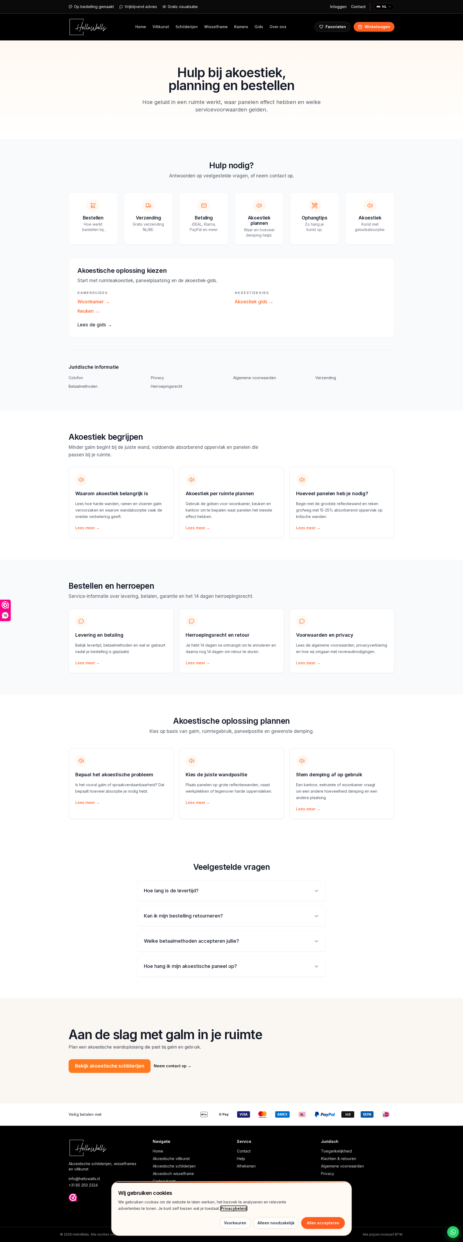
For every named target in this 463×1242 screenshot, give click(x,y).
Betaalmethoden (83, 386)
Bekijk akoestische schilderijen (109, 1066)
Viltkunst (160, 26)
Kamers (241, 26)
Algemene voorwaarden (254, 377)
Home (140, 26)
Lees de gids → (94, 324)
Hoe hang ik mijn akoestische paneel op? (190, 966)
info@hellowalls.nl (84, 1178)
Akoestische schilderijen (174, 1166)
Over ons (278, 26)
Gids (259, 26)
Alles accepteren (323, 1223)
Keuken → (88, 311)
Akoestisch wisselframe (173, 1173)
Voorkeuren (235, 1223)
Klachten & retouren (338, 1158)
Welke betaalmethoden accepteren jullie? (191, 941)
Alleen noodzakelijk (275, 1223)
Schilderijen (187, 26)
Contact (358, 6)
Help (241, 1158)
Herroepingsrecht (166, 386)
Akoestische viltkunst (171, 1158)
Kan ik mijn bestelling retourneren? (183, 916)
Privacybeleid (234, 1208)
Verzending (325, 377)
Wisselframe (216, 26)
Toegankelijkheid (336, 1151)
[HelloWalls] (88, 27)
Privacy (157, 377)
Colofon (76, 377)
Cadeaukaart (164, 1181)
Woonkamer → (93, 301)
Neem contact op (172, 1066)
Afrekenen (246, 1166)
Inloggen (338, 6)
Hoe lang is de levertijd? (171, 890)
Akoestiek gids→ (254, 301)
